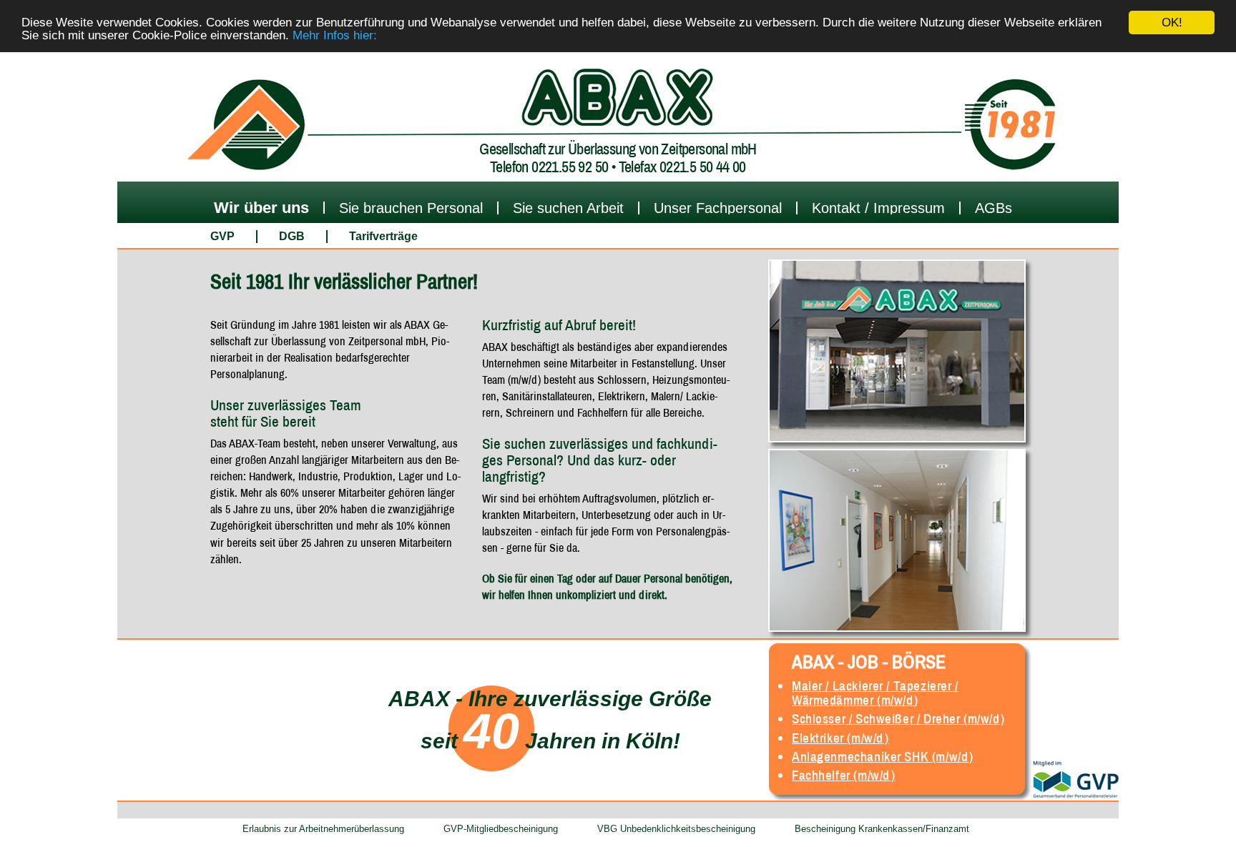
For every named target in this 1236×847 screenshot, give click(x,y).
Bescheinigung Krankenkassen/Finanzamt (882, 828)
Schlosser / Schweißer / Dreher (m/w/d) (898, 718)
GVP (222, 236)
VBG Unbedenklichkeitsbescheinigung (676, 828)
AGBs (993, 208)
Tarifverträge (383, 236)
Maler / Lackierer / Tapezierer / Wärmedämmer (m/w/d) (875, 692)
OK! (1172, 22)
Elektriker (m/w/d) (840, 737)
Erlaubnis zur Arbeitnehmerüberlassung (323, 828)
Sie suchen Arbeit (568, 208)
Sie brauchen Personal (411, 208)
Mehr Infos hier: (335, 35)
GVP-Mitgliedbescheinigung (500, 828)
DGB (292, 236)
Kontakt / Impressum (878, 208)
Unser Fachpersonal (718, 208)
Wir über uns (261, 208)
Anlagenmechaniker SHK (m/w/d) (882, 756)
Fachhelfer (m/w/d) (843, 775)
